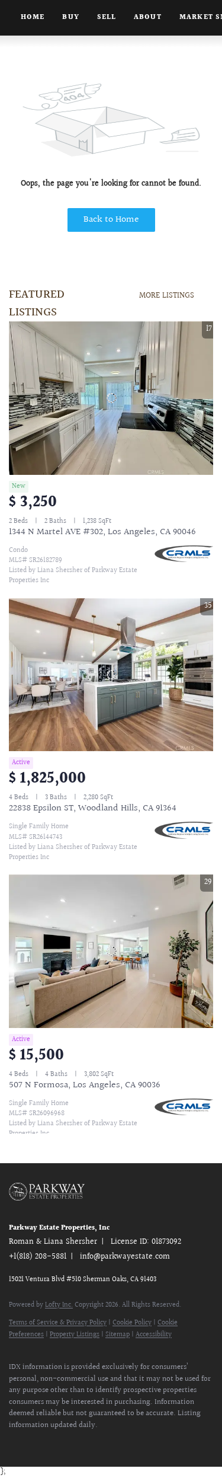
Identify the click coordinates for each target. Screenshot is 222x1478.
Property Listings (74, 1334)
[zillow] (62, 1443)
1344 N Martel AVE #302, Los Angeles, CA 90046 (102, 532)
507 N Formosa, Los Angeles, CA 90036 (84, 1085)
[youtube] (133, 1443)
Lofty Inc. (59, 1305)
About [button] (148, 17)
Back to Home (111, 219)
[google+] (157, 1443)
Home (32, 17)
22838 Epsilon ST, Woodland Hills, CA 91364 (92, 808)
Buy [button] (70, 17)
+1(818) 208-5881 (37, 1256)
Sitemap (117, 1334)
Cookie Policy (132, 1323)
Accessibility (154, 1334)
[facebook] (15, 1443)
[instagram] (109, 1443)
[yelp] (86, 1443)
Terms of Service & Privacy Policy (58, 1323)
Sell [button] (106, 17)
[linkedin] (38, 1443)
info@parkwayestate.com (125, 1256)
